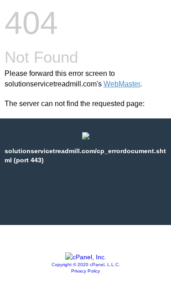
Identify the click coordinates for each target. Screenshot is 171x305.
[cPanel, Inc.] (85, 257)
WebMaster (122, 84)
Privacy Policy (85, 270)
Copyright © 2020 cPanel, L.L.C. (86, 264)
